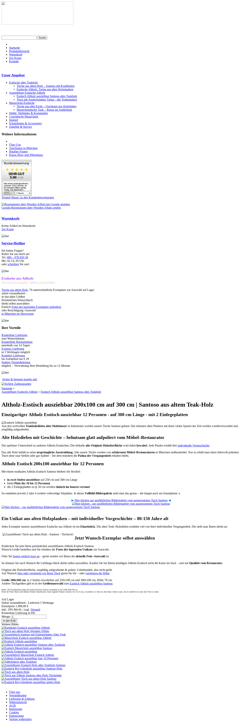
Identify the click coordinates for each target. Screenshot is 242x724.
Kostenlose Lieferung (14, 335)
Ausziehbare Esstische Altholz (27, 92)
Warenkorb (15, 54)
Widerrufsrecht (18, 702)
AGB (12, 705)
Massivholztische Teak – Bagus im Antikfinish (44, 109)
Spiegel (13, 120)
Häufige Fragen (18, 151)
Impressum (15, 709)
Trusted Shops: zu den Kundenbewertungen (28, 197)
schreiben (13, 264)
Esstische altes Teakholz (23, 82)
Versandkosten (17, 695)
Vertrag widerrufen (20, 719)
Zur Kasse (15, 58)
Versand (35, 609)
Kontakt (14, 61)
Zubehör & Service (20, 126)
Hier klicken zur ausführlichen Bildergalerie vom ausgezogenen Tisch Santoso (121, 500)
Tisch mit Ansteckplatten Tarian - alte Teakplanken (47, 99)
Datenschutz (16, 715)
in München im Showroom (18, 313)
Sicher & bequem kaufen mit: (19, 379)
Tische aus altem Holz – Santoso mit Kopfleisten (45, 86)
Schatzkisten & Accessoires (25, 123)
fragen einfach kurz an (26, 556)
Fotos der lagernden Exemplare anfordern (36, 307)
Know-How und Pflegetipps (26, 155)
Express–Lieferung (13, 348)
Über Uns (15, 144)
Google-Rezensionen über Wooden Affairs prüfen (31, 207)
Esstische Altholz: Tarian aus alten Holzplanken (45, 89)
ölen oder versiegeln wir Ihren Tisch (38, 573)
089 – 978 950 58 (17, 257)
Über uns (14, 692)
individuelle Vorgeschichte (193, 445)
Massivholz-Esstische (22, 103)
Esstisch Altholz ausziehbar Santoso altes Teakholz (47, 96)
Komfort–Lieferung (13, 355)
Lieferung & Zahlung (22, 698)
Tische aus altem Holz (15, 289)
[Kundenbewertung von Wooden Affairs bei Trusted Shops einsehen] (17, 194)
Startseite (14, 47)
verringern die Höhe (97, 573)
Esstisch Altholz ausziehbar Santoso (91, 583)
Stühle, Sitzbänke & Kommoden (28, 113)
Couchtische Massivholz (23, 116)
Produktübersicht (19, 51)
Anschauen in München (23, 148)
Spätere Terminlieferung (16, 362)
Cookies (14, 712)
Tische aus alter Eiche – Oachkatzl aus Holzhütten (46, 106)
